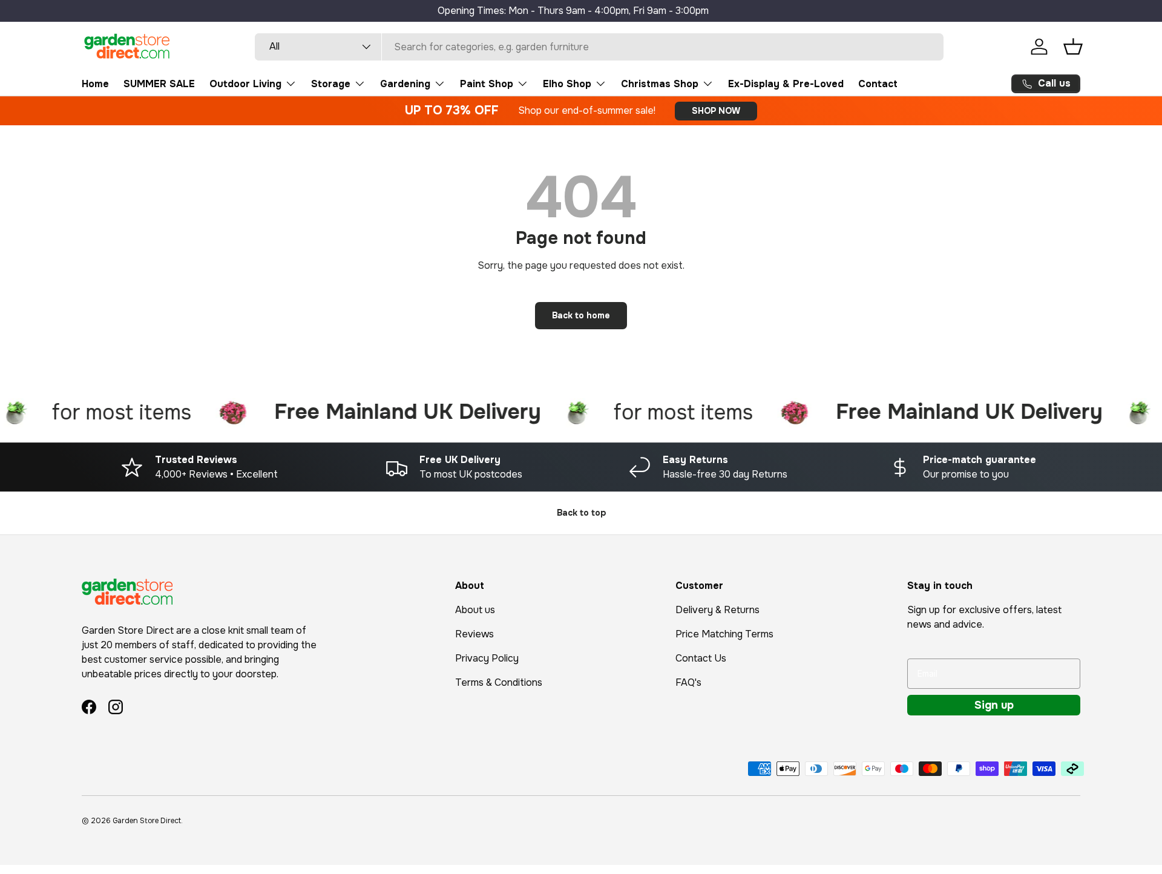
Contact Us (700, 658)
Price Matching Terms (724, 634)
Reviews (474, 634)
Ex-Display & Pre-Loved (786, 83)
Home (95, 83)
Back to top (581, 512)
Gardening (405, 83)
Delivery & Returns (717, 609)
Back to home (581, 315)
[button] (1073, 46)
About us (475, 609)
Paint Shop (486, 83)
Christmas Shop (659, 83)
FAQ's (688, 682)
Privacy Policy (487, 658)
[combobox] (599, 47)
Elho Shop (567, 83)
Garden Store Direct (147, 821)
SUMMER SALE (159, 83)
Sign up (994, 705)
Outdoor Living (245, 83)
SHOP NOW (716, 110)
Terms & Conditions (498, 682)
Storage (330, 83)
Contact (878, 83)
